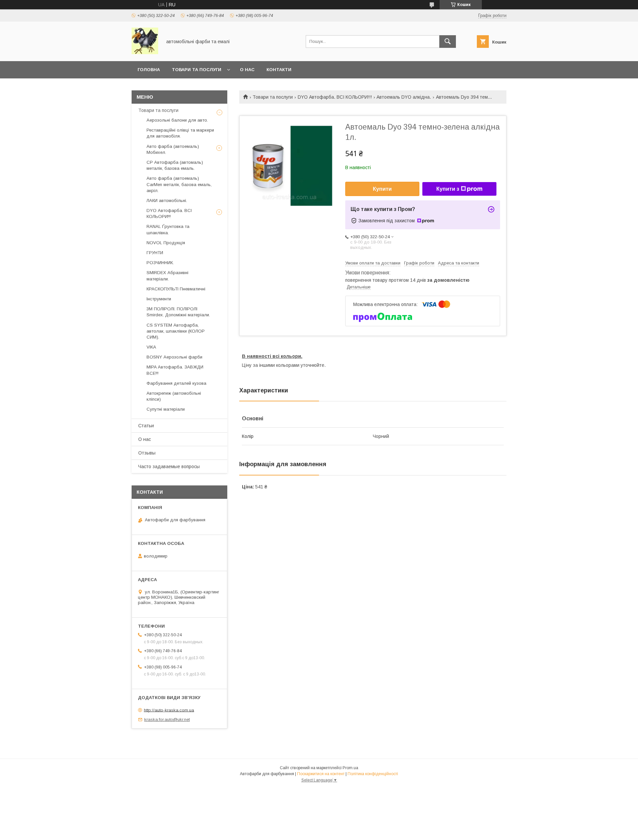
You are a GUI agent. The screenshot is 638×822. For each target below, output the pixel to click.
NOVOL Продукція (166, 242)
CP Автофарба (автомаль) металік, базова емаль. (175, 165)
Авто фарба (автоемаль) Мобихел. (173, 149)
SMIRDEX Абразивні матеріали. (167, 275)
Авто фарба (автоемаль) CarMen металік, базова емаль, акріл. (179, 184)
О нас (247, 69)
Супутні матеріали (166, 409)
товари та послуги (196, 69)
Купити (382, 189)
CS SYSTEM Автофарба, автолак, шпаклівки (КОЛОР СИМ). (176, 331)
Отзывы (147, 453)
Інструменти (159, 298)
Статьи (146, 425)
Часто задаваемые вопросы (169, 466)
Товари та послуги (273, 97)
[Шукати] (447, 41)
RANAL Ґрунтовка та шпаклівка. (168, 229)
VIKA (151, 347)
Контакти (278, 69)
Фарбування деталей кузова (176, 383)
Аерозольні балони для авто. (177, 120)
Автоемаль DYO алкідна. (403, 97)
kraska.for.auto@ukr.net (167, 719)
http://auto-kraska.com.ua (169, 709)
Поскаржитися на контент (321, 773)
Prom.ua (350, 768)
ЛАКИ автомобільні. (167, 200)
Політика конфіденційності (373, 773)
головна (149, 69)
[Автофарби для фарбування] (145, 52)
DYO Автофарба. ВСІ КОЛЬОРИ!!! (335, 97)
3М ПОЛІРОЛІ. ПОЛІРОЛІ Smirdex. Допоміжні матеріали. (178, 311)
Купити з (447, 189)
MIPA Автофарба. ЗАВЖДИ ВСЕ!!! (175, 369)
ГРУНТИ (155, 252)
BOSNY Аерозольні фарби (174, 357)
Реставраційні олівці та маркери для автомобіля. (180, 133)
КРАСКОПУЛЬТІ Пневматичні (176, 288)
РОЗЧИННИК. (160, 262)
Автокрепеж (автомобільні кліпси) (174, 396)
